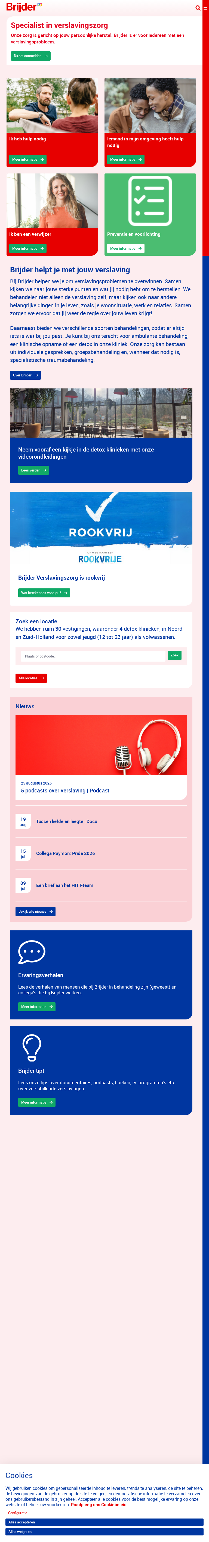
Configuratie (17, 1512)
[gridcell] (52, 122)
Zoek (175, 655)
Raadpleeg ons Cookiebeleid (99, 1505)
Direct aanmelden (27, 55)
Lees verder (30, 470)
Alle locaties (28, 678)
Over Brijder (22, 375)
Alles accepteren (21, 1522)
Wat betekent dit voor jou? (41, 592)
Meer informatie (24, 159)
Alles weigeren (20, 1531)
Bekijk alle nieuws (32, 911)
